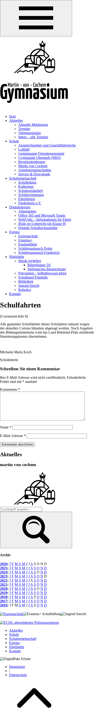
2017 (3, 601)
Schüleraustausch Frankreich (39, 252)
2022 (3, 580)
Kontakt (15, 294)
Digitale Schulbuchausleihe (37, 228)
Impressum (17, 667)
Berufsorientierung (31, 162)
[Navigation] (36, 18)
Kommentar (10, 389)
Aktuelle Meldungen (33, 125)
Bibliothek (25, 281)
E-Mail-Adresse (13, 436)
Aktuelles (16, 120)
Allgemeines (27, 211)
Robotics (24, 290)
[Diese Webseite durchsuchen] (36, 530)
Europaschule (28, 236)
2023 (3, 576)
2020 (3, 589)
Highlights (16, 257)
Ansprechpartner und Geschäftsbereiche (47, 145)
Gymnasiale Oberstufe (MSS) (39, 158)
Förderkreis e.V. (29, 203)
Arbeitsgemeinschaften (34, 170)
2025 (3, 568)
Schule (14, 141)
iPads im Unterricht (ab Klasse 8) (42, 224)
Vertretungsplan (29, 133)
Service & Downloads (34, 174)
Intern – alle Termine (33, 137)
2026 (3, 564)
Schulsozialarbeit (30, 191)
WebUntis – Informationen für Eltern (44, 219)
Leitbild (23, 149)
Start (12, 116)
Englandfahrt (27, 244)
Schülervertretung (31, 195)
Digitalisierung (19, 207)
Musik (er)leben (29, 261)
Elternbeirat (26, 199)
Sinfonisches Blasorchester (46, 269)
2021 (3, 584)
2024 (3, 572)
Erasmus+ (25, 240)
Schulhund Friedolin (33, 277)
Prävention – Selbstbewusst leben (42, 273)
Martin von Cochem (32, 166)
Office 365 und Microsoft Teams (41, 215)
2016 (3, 605)
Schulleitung (27, 182)
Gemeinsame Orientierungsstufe (41, 153)
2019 (3, 593)
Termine (24, 129)
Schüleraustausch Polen (35, 248)
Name (5, 427)
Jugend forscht (28, 286)
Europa (14, 232)
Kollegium (26, 186)
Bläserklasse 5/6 (39, 265)
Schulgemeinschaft (22, 178)
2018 (3, 597)
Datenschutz (18, 675)
